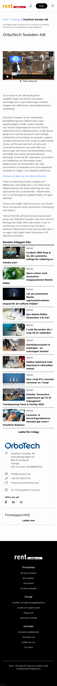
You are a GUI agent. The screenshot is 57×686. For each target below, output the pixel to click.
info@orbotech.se (21, 474)
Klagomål (28, 613)
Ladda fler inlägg (28, 432)
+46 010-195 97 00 (21, 478)
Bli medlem (28, 578)
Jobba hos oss (28, 642)
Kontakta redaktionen (28, 632)
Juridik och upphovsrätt (28, 607)
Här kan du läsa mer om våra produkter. (24, 176)
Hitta (5, 19)
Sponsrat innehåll (28, 618)
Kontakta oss (28, 637)
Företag (15, 19)
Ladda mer (28, 520)
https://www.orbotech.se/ (25, 482)
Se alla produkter (28, 588)
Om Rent (28, 647)
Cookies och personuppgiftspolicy (28, 602)
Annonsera (28, 583)
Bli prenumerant (29, 573)
